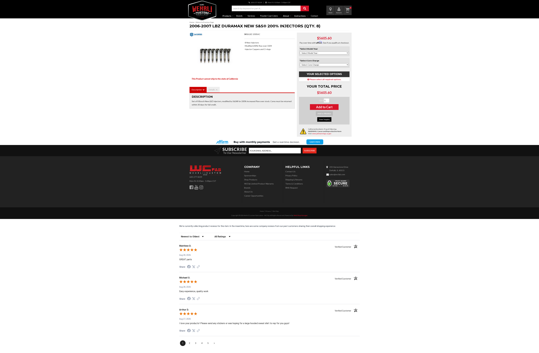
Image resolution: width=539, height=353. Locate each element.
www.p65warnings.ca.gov (321, 133)
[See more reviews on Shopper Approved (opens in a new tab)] (198, 267)
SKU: (246, 34)
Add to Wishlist (324, 113)
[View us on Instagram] (201, 187)
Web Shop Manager (301, 215)
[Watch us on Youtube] (196, 187)
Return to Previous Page (205, 22)
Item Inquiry (324, 119)
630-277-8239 (195, 177)
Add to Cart (324, 107)
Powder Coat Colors (269, 16)
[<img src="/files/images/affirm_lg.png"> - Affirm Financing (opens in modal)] (269, 142)
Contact (314, 16)
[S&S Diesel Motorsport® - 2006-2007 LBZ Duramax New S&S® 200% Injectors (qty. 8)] (196, 35)
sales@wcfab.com (337, 174)
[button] (270, 8)
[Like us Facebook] (191, 187)
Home (191, 22)
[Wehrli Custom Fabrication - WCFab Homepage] (202, 10)
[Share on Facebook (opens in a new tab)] (189, 267)
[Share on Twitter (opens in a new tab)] (193, 267)
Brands (239, 16)
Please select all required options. (325, 79)
